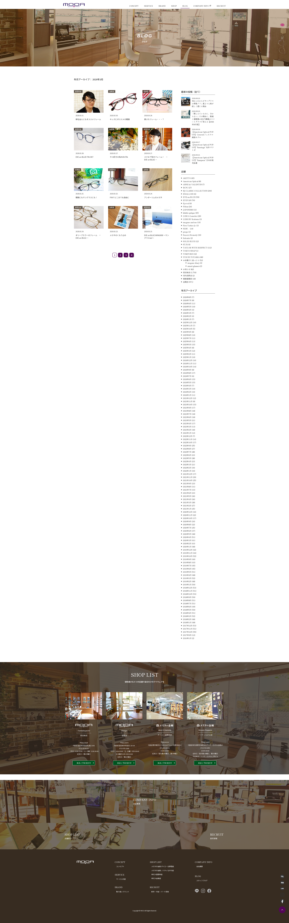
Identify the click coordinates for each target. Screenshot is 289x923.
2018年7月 (187, 603)
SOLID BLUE (189, 241)
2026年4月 (187, 309)
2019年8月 (187, 562)
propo (185, 231)
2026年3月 (187, 313)
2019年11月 (188, 553)
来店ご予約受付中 (84, 763)
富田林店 (186, 272)
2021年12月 (187, 474)
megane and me (190, 222)
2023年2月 (187, 429)
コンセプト (120, 866)
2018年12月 (187, 587)
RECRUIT (221, 6)
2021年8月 (187, 486)
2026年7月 (187, 300)
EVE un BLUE (189, 197)
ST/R (185, 244)
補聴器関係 (187, 278)
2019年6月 (187, 568)
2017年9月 (187, 635)
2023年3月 (187, 426)
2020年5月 (187, 534)
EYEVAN (187, 200)
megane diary (193, 263)
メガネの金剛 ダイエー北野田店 (162, 866)
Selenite (186, 238)
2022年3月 (187, 464)
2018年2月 (187, 619)
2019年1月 (187, 584)
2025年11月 (187, 325)
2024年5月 (187, 382)
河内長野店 (187, 275)
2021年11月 (187, 477)
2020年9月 (187, 521)
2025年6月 (187, 341)
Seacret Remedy (190, 235)
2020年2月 (187, 543)
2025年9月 (187, 331)
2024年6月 (187, 379)
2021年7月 (187, 489)
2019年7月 (187, 565)
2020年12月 (187, 512)
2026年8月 (187, 297)
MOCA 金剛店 (156, 878)
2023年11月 (187, 401)
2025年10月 (187, 328)
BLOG (185, 6)
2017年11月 (188, 628)
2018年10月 (188, 594)
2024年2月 (187, 391)
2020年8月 (187, 524)
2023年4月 (187, 423)
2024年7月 (187, 376)
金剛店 (185, 282)
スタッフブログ (201, 880)
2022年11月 (187, 439)
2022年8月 (187, 448)
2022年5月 (187, 458)
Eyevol (186, 203)
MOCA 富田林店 (156, 874)
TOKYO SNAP (189, 250)
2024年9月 (187, 369)
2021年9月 (187, 483)
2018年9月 (187, 597)
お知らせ (186, 269)
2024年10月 (187, 366)
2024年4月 (187, 385)
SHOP (174, 6)
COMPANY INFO (201, 6)
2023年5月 (187, 420)
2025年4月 (187, 347)
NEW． (186, 228)
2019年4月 (187, 575)
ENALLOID (188, 194)
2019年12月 (187, 549)
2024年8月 (187, 373)
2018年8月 (187, 600)
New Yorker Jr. (189, 225)
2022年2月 (187, 467)
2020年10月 (187, 518)
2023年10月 (187, 404)
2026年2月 (187, 316)
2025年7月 (187, 338)
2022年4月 (187, 461)
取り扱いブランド (122, 892)
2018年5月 (187, 609)
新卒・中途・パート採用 (160, 892)
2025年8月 (187, 335)
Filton (185, 206)
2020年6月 (187, 530)
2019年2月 (187, 581)
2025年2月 (187, 354)
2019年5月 (187, 572)
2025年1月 (187, 357)
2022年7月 (187, 452)
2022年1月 (187, 470)
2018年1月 (187, 622)
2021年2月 (187, 505)
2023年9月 (187, 407)
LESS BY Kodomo (191, 219)
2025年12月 (187, 322)
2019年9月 (187, 559)
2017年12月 (187, 625)
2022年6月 (187, 455)
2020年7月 (187, 527)
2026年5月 (187, 306)
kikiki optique (189, 212)
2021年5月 (187, 496)
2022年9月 (187, 445)
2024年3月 (187, 388)
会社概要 (199, 866)
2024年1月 (187, 395)
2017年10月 (188, 632)
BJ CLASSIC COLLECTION (195, 190)
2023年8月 (187, 410)
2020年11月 (187, 515)
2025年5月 (187, 344)
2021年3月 (187, 502)
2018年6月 (187, 606)
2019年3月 (187, 578)
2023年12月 (187, 398)
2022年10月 (187, 442)
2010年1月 (187, 638)
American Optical (190, 181)
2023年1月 (187, 433)
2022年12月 (187, 436)
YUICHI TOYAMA (191, 257)
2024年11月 (187, 363)
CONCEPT (134, 6)
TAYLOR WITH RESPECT (195, 247)
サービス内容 (121, 879)
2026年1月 (187, 319)
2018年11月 (188, 590)
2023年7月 (187, 414)
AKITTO (187, 178)
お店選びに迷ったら (191, 260)
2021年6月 (187, 493)
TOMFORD (188, 254)
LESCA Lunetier (190, 216)
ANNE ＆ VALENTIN (192, 184)
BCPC (185, 187)
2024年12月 (187, 360)
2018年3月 (187, 616)
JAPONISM (188, 209)
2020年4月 (187, 537)
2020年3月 (187, 540)
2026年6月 (187, 303)
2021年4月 (187, 499)
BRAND (162, 6)
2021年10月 (187, 480)
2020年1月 (187, 546)
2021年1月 (187, 508)
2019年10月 (188, 556)
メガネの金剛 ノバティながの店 (162, 870)
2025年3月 (187, 350)
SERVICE (148, 6)
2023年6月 (187, 417)
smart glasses (193, 266)
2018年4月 (187, 613)
